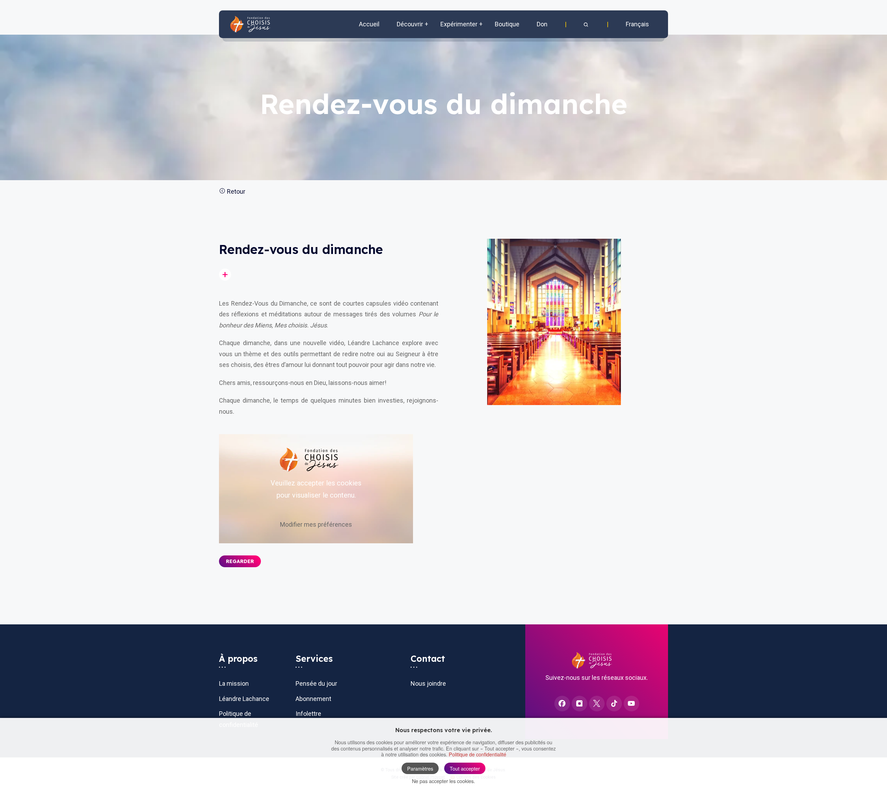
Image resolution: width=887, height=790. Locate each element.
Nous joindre (428, 683)
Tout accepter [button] (465, 768)
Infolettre (308, 713)
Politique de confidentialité (477, 754)
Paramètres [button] (420, 768)
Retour (235, 191)
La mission (234, 683)
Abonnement (313, 698)
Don (542, 24)
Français (637, 24)
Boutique (507, 24)
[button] (586, 24)
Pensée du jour (316, 683)
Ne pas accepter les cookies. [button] (443, 780)
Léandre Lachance (244, 698)
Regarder (240, 561)
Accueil (369, 24)
